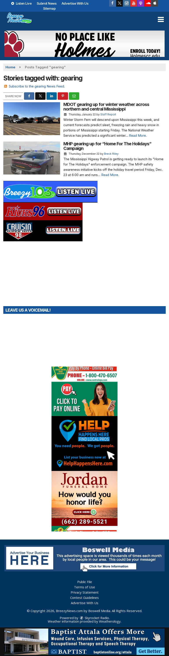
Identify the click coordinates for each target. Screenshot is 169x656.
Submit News (47, 3)
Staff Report (108, 114)
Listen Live (23, 3)
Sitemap (49, 8)
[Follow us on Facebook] (112, 3)
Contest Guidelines (84, 597)
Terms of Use (84, 587)
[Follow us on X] (119, 3)
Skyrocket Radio (96, 618)
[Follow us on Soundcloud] (147, 3)
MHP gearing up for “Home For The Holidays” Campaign (107, 146)
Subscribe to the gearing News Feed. (37, 86)
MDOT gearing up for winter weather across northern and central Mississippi (106, 107)
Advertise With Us (75, 3)
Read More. (138, 135)
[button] (161, 19)
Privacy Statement (85, 592)
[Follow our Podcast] (140, 3)
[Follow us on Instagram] (126, 3)
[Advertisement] (84, 44)
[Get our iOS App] (154, 3)
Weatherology (110, 621)
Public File (84, 582)
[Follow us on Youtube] (133, 3)
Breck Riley (111, 153)
